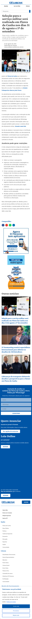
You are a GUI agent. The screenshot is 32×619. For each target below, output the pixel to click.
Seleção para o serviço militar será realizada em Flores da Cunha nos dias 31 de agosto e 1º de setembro (15, 320)
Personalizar (16, 610)
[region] (16, 602)
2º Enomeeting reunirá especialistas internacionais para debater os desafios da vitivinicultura (16, 349)
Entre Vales (5, 568)
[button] (3, 225)
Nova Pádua (6, 528)
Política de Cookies (11, 601)
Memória (5, 560)
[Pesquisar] (29, 11)
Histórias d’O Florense (8, 576)
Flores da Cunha (12, 76)
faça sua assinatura (6, 491)
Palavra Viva (6, 570)
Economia (5, 536)
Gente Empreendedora (8, 557)
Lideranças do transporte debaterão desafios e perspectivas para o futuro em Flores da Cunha (16, 378)
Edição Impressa (7, 515)
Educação (5, 539)
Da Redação (5, 579)
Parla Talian (6, 562)
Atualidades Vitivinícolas (9, 554)
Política (4, 531)
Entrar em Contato (7, 513)
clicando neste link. (20, 126)
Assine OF (5, 518)
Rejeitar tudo (16, 615)
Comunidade (6, 547)
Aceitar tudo (16, 606)
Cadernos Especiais (7, 533)
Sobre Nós (5, 510)
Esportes (5, 542)
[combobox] (15, 11)
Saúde (4, 544)
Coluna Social (6, 565)
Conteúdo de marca (7, 573)
